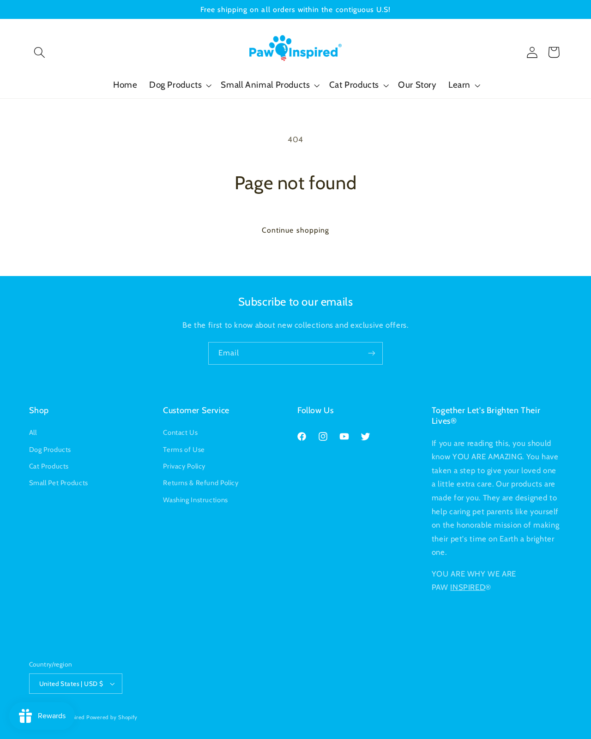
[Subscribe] (371, 353)
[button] (39, 52)
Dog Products (50, 449)
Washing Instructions (195, 500)
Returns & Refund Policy (201, 483)
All (33, 432)
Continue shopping (295, 230)
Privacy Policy (184, 466)
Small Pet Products (58, 483)
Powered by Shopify (112, 717)
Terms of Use (184, 449)
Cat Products (49, 466)
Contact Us (180, 432)
